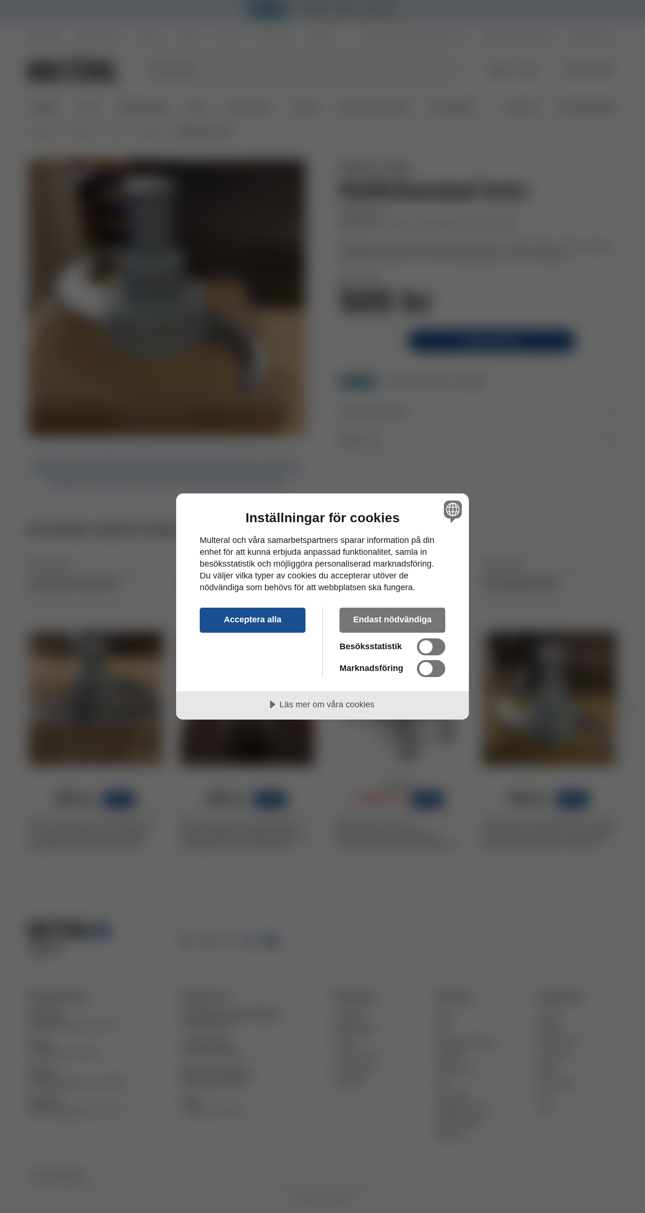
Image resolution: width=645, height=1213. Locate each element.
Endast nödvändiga (392, 619)
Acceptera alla (252, 619)
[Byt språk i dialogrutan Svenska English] (451, 511)
